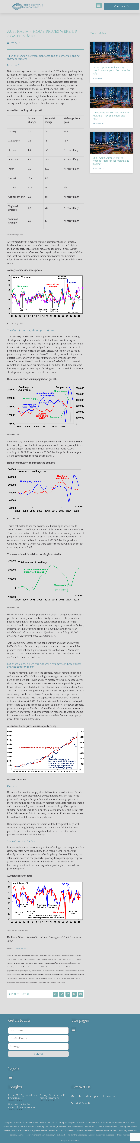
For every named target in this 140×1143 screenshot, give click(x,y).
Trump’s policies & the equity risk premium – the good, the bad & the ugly (111, 70)
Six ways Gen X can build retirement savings (52, 1096)
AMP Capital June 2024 (19, 948)
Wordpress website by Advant (70, 1141)
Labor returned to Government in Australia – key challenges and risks (111, 115)
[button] (99, 5)
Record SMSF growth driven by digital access (22, 1096)
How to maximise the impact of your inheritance (21, 1105)
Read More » (98, 78)
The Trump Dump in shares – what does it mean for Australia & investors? (111, 160)
